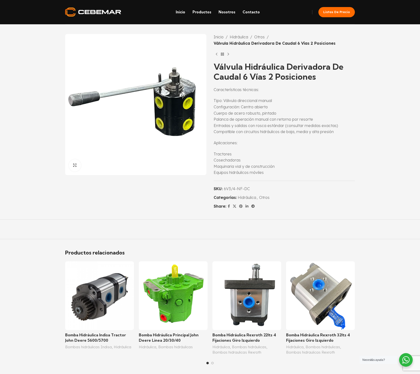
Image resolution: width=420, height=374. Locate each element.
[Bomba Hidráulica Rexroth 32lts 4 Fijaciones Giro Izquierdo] (320, 295)
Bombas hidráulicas (175, 347)
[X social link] (234, 206)
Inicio (219, 36)
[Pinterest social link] (241, 206)
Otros (259, 36)
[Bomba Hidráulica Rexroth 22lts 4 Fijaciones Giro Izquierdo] (246, 295)
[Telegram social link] (253, 206)
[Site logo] (93, 11)
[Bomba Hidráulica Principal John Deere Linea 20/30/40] (173, 295)
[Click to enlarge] (75, 165)
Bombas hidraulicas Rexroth (236, 352)
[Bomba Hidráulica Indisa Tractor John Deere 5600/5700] (99, 295)
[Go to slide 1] (207, 363)
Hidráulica (239, 36)
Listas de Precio (336, 12)
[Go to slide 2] (212, 363)
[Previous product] (216, 54)
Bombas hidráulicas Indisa (88, 347)
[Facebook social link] (228, 206)
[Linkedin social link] (247, 206)
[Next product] (228, 54)
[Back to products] (222, 54)
